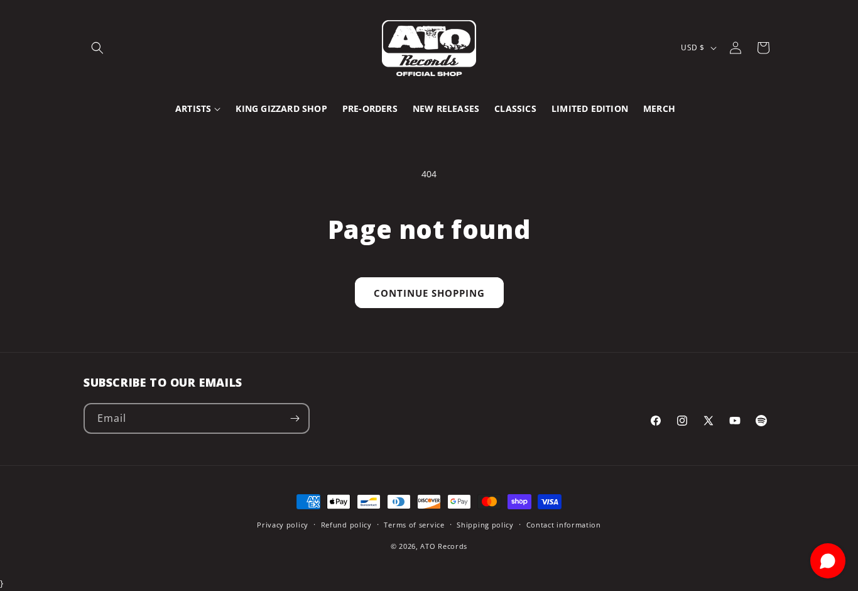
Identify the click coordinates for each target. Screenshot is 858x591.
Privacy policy (282, 524)
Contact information (563, 524)
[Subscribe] (294, 418)
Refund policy (346, 524)
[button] (97, 48)
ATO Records (443, 546)
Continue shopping (429, 293)
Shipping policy (485, 524)
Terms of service (414, 524)
